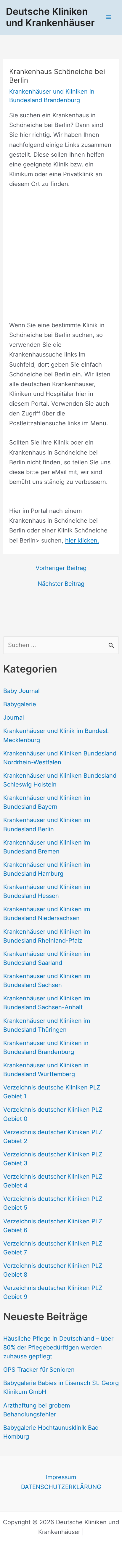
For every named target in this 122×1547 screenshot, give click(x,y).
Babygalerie (19, 704)
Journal (13, 717)
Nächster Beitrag (61, 584)
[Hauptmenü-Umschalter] (108, 17)
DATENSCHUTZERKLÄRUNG (61, 1486)
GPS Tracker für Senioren (39, 1369)
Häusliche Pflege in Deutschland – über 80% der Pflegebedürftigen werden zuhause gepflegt (58, 1347)
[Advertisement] (61, 259)
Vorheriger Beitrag (61, 568)
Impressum (61, 1477)
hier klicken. (82, 540)
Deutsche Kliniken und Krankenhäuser (50, 17)
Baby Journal (21, 690)
